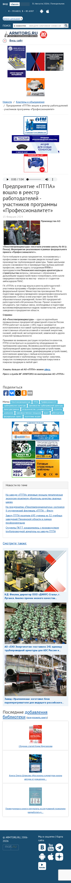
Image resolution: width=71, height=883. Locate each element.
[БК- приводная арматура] (35, 87)
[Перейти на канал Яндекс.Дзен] (59, 856)
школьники (8, 413)
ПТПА (35, 402)
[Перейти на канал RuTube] (42, 865)
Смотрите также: (15, 543)
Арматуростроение (11, 409)
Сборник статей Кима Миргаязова (35, 746)
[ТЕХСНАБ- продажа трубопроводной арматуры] (35, 144)
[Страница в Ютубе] (51, 846)
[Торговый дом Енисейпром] (35, 430)
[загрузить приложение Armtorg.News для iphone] (48, 11)
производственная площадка (28, 413)
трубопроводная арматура (15, 405)
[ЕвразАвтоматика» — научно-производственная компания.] (24, 468)
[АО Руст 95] (23, 449)
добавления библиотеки (25, 714)
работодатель (57, 413)
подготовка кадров (32, 416)
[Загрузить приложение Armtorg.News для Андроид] (42, 855)
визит (46, 413)
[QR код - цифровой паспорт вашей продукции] (48, 468)
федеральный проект (12, 416)
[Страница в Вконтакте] (42, 846)
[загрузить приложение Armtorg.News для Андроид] (42, 11)
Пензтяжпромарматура (20, 402)
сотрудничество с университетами (36, 409)
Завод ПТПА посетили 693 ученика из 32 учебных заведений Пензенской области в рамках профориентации (34, 519)
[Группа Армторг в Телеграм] (59, 846)
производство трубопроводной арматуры (46, 405)
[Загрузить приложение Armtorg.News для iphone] (51, 855)
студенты (58, 409)
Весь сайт (16, 40)
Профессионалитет (48, 402)
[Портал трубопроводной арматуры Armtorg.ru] (21, 34)
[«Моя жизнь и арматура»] (35, 763)
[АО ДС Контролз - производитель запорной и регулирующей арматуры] (35, 62)
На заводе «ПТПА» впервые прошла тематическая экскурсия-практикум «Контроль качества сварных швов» (34, 498)
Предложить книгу (37, 717)
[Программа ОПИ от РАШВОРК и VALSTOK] (36, 163)
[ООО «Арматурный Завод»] (16, 61)
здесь (47, 369)
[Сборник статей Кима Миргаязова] (35, 733)
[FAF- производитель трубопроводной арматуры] (35, 125)
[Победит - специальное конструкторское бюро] (54, 62)
